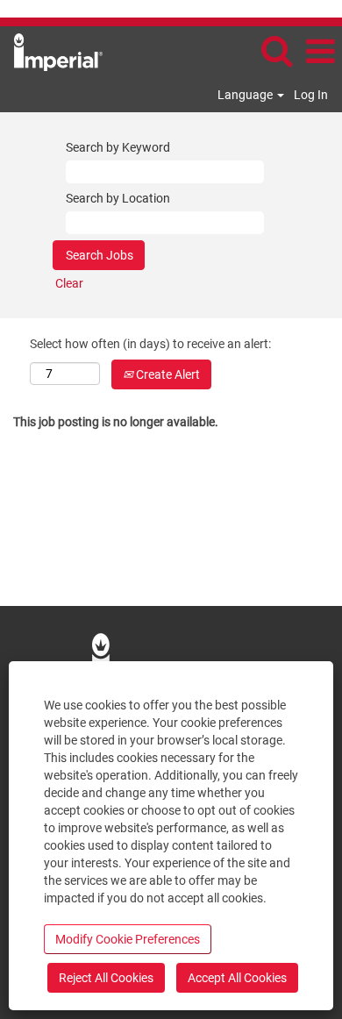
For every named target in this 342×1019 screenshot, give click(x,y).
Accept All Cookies (237, 978)
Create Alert (166, 374)
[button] (320, 51)
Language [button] (246, 95)
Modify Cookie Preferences (127, 939)
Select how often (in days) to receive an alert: (150, 344)
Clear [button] (69, 283)
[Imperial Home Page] (51, 51)
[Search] (276, 50)
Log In (311, 95)
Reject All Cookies (106, 978)
